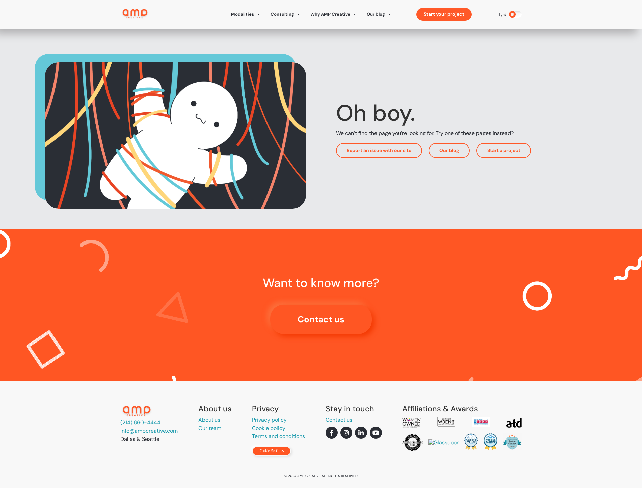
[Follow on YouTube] (376, 433)
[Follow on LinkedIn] (361, 433)
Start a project (503, 150)
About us (209, 420)
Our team (209, 428)
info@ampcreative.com (149, 431)
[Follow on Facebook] (332, 433)
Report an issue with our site (379, 150)
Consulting (282, 14)
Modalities (242, 14)
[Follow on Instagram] (346, 433)
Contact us (321, 319)
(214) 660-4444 (140, 422)
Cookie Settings (271, 450)
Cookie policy (268, 428)
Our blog (376, 14)
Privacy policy (269, 420)
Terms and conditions (278, 436)
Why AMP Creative (330, 14)
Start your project (444, 14)
